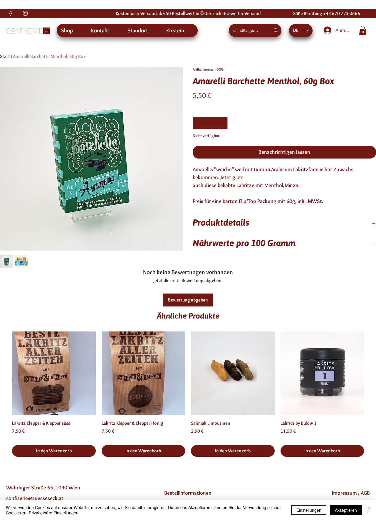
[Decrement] (198, 123)
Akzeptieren (346, 510)
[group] (188, 394)
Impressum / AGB (351, 493)
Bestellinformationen (188, 493)
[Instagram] (25, 13)
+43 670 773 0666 (341, 13)
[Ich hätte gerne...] (275, 30)
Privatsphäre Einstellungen (53, 513)
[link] (363, 30)
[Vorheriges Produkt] (3, 373)
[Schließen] (368, 510)
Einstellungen (308, 510)
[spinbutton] (210, 123)
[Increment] (222, 123)
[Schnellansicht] (54, 373)
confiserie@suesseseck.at (34, 498)
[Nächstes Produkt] (372, 373)
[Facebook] (11, 13)
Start (5, 56)
